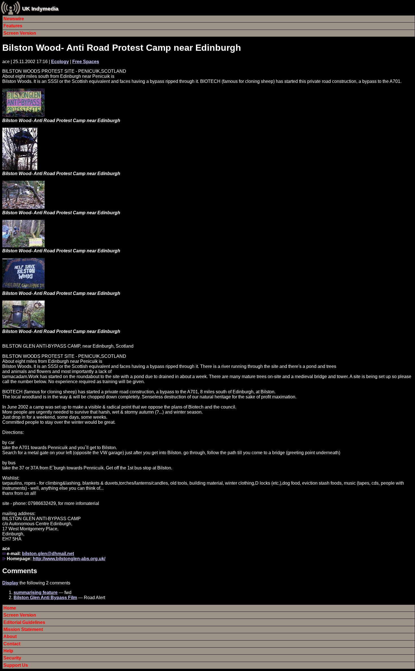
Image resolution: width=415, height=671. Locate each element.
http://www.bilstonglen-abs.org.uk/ (69, 558)
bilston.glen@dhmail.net (48, 553)
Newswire (13, 18)
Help (8, 650)
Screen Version (19, 33)
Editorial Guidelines (24, 622)
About (10, 636)
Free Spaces (85, 61)
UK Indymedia (40, 9)
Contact (11, 643)
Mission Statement (23, 629)
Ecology (60, 61)
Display (10, 582)
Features (12, 25)
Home (9, 608)
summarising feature (36, 592)
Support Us (15, 665)
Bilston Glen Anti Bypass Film (45, 597)
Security (12, 657)
